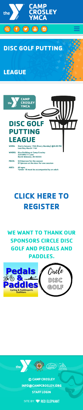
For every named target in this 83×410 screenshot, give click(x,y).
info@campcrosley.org (42, 386)
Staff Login (41, 392)
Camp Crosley (30, 12)
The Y (24, 366)
